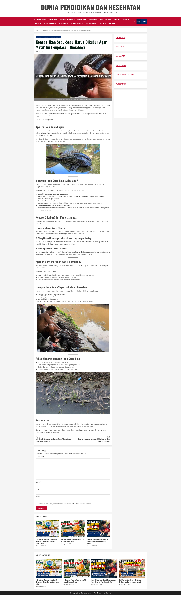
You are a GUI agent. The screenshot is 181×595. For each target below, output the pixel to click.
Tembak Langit (63, 24)
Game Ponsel (93, 19)
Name (38, 482)
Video (144, 21)
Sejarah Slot (81, 19)
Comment (40, 457)
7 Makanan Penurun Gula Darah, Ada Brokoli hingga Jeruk (73, 528)
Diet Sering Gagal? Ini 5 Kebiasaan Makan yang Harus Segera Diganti (132, 568)
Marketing (117, 19)
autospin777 (120, 56)
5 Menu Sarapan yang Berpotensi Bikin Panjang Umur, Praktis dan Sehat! (93, 439)
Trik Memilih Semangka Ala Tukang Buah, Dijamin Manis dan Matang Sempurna (53, 439)
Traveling (38, 24)
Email (38, 489)
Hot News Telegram (40, 19)
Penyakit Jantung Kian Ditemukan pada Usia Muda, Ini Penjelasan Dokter (98, 528)
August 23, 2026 (41, 546)
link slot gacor (121, 65)
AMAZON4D (111, 24)
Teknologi (126, 19)
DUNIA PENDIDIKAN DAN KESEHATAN (90, 7)
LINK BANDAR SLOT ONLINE (125, 75)
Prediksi (103, 24)
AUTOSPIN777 (121, 84)
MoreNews (97, 593)
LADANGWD (120, 37)
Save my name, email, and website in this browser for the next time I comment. (66, 504)
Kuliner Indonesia (105, 19)
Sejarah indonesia (77, 24)
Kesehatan (38, 37)
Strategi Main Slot (50, 24)
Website (38, 497)
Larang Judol (53, 19)
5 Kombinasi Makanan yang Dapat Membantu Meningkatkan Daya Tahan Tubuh (47, 528)
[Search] (134, 21)
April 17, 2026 (39, 51)
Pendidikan (45, 37)
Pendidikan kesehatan (55, 37)
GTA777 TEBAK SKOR (91, 24)
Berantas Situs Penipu (67, 19)
